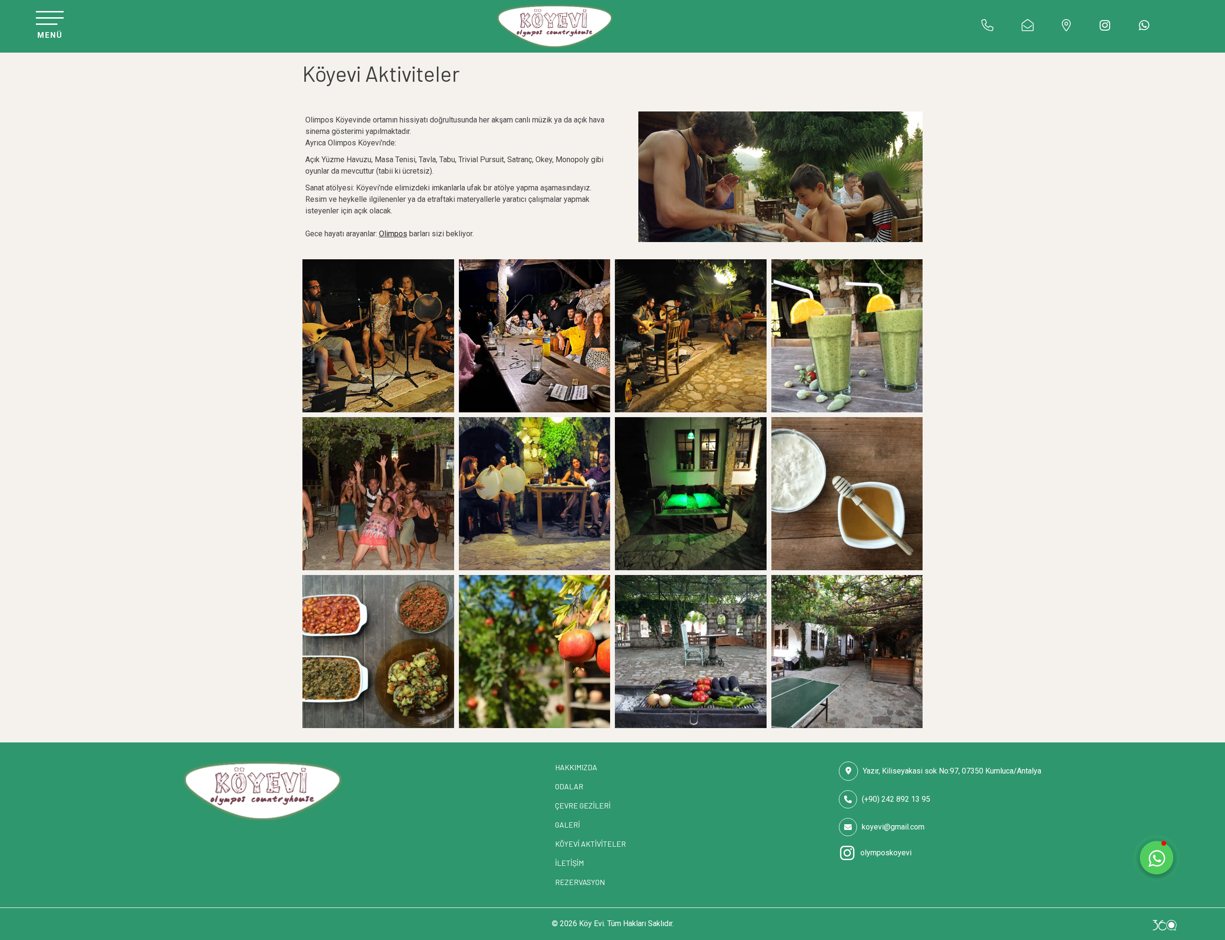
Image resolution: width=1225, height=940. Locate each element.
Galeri (567, 824)
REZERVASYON (580, 881)
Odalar (569, 786)
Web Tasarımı (1165, 925)
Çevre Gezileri (583, 805)
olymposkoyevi (886, 852)
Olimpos (393, 233)
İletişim (569, 862)
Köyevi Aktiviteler (590, 843)
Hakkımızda (576, 767)
